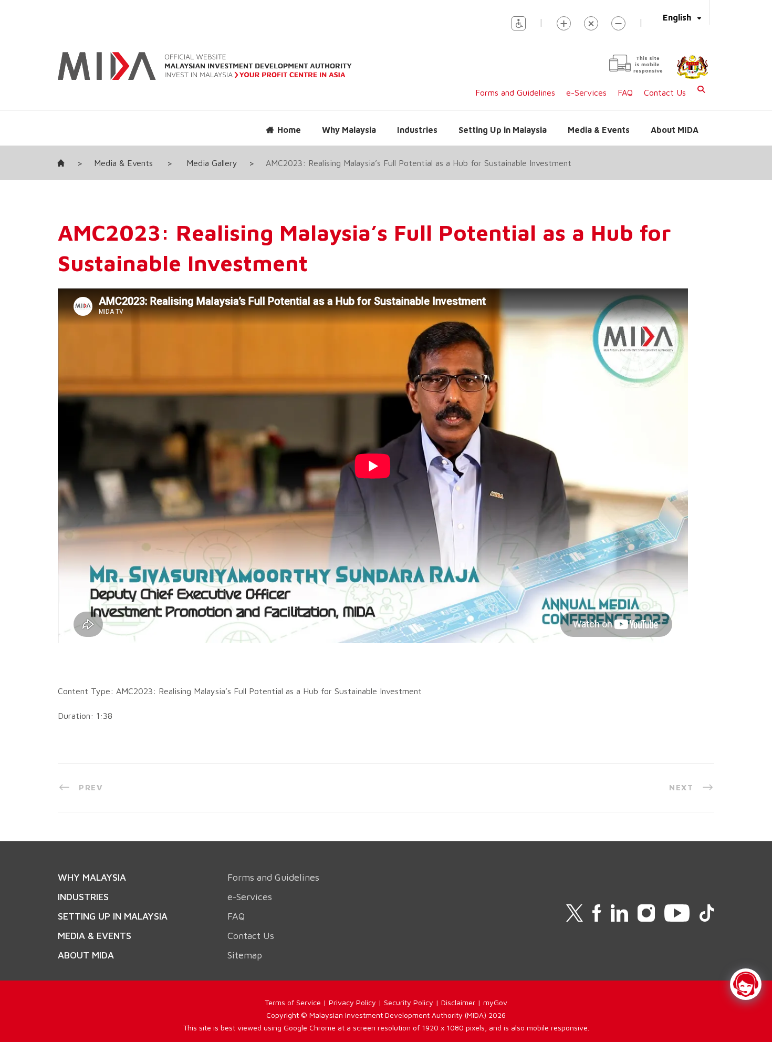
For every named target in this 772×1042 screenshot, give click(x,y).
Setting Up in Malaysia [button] (502, 130)
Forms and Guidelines (515, 92)
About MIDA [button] (674, 130)
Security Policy (408, 1002)
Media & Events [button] (599, 130)
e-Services (586, 92)
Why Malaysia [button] (349, 130)
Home (289, 130)
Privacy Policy (352, 1002)
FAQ (625, 92)
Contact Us (665, 92)
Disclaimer (458, 1002)
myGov (495, 1002)
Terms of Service (293, 1002)
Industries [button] (417, 130)
